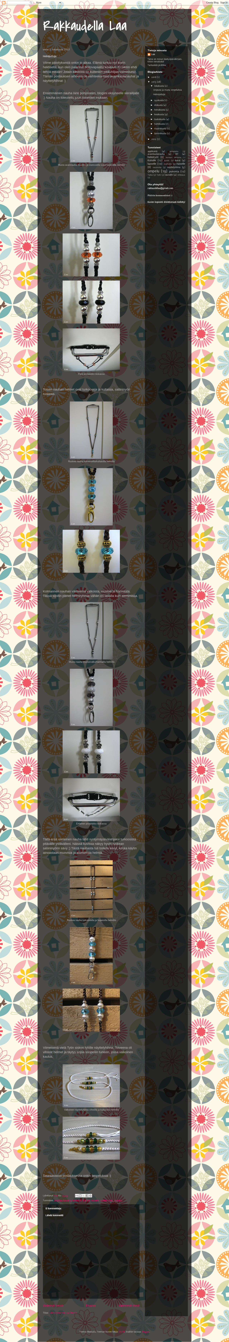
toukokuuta (160, 119)
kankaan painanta (173, 157)
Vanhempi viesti (129, 1305)
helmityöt (77, 1200)
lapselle (152, 163)
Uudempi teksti (53, 1305)
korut (177, 160)
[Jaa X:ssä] (83, 1195)
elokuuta (158, 105)
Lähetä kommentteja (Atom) (63, 1313)
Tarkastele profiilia (157, 65)
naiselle (95, 1200)
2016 (154, 77)
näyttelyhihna (106, 1200)
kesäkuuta (159, 114)
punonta (118, 1200)
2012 (154, 139)
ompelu (153, 171)
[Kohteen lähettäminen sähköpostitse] (77, 1195)
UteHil (122, 1332)
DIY (176, 154)
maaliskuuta (160, 128)
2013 (154, 82)
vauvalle (169, 175)
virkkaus (181, 175)
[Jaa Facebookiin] (87, 1195)
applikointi (152, 151)
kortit (166, 160)
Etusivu (91, 1305)
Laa (153, 54)
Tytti (159, 175)
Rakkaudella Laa (85, 26)
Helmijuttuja (159, 94)
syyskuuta (159, 100)
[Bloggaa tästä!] (80, 1195)
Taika (150, 175)
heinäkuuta (160, 110)
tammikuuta (160, 133)
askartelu (174, 151)
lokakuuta (159, 86)
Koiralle (86, 1200)
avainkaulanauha (62, 1200)
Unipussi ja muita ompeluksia (167, 90)
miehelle (168, 164)
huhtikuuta (159, 124)
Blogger (145, 1332)
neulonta (157, 167)
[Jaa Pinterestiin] (90, 1195)
